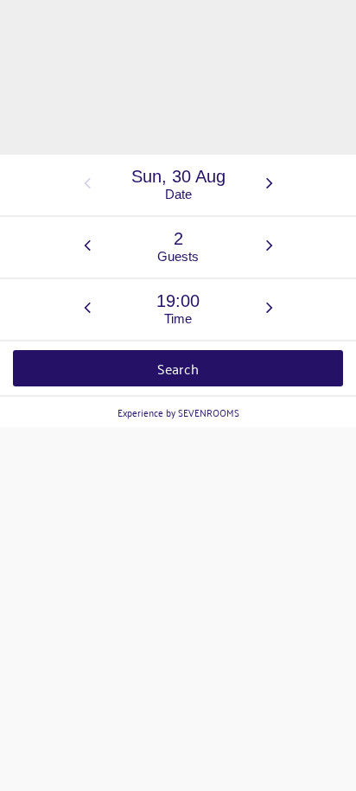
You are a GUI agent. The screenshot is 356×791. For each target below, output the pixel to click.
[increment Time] (270, 309)
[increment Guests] (270, 246)
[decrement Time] (87, 309)
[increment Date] (270, 184)
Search (178, 368)
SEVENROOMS (208, 412)
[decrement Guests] (87, 246)
